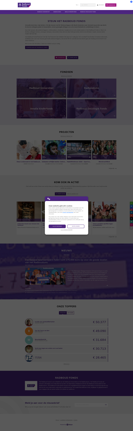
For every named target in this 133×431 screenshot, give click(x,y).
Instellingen (76, 226)
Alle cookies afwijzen (66, 230)
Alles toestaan (57, 226)
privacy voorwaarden (68, 212)
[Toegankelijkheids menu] (131, 2)
